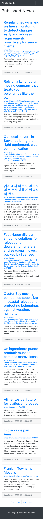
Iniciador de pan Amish (16, 432)
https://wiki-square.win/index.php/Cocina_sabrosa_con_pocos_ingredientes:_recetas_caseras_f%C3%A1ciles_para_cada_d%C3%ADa (21, 363)
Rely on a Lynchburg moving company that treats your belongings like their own (21, 89)
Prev (18, 502)
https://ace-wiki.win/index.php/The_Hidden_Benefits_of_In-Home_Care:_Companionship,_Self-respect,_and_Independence (21, 53)
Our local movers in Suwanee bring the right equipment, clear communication (21, 143)
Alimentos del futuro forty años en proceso (21, 401)
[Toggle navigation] (38, 3)
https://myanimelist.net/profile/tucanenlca (21, 476)
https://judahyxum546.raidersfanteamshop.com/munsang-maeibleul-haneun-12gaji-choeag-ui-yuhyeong (21, 199)
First (12, 502)
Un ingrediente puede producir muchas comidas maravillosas (21, 353)
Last (30, 502)
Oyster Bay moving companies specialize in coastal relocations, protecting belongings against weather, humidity (21, 304)
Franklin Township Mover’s (18, 470)
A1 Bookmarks (8, 3)
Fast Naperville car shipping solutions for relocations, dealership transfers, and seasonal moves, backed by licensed (21, 244)
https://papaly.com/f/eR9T (14, 407)
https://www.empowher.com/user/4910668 (21, 438)
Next (25, 502)
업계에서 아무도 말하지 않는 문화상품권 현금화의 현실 (21, 190)
